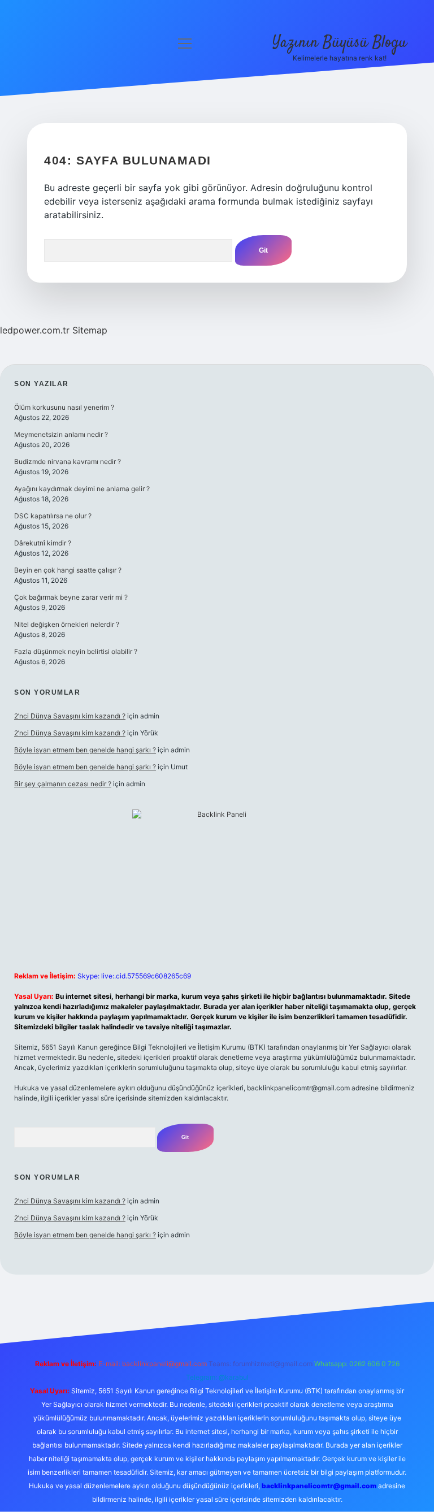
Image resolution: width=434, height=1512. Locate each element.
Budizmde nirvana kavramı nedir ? (67, 461)
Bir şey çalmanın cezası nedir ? (62, 783)
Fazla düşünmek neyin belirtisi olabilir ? (75, 651)
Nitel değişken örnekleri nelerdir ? (66, 624)
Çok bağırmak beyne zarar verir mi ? (71, 597)
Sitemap (89, 330)
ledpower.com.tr (35, 330)
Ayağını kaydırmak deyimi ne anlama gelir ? (82, 488)
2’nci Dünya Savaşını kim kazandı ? (69, 716)
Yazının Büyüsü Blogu (339, 43)
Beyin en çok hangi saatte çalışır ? (67, 570)
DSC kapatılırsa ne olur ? (53, 516)
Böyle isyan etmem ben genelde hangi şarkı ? (85, 750)
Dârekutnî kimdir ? (42, 543)
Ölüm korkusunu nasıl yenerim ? (64, 407)
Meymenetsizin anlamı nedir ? (61, 434)
